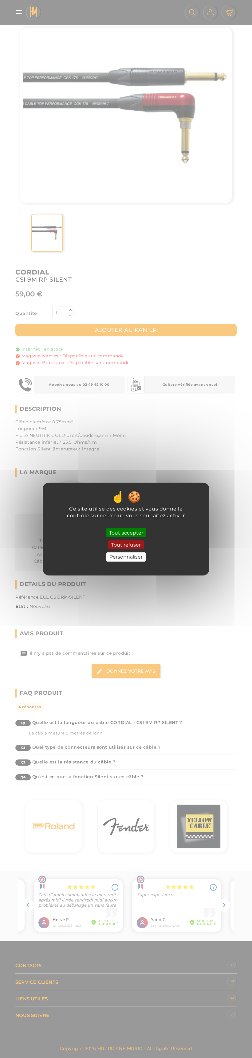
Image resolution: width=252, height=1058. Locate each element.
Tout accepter (126, 533)
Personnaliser (126, 557)
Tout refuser (126, 545)
